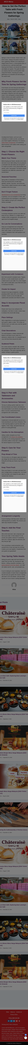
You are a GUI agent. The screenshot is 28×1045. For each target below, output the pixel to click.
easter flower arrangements (9, 142)
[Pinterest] (19, 1021)
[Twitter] (11, 1021)
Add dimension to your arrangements (11, 194)
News (19, 19)
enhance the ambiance (17, 437)
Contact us (19, 1012)
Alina (14, 589)
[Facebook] (9, 1021)
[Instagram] (14, 1021)
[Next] (3, 607)
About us (12, 1012)
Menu (7, 1012)
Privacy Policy (14, 1014)
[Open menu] (25, 2)
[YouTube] (16, 1021)
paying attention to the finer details (10, 565)
